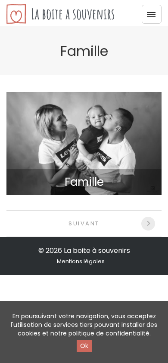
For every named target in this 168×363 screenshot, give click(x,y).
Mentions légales (81, 261)
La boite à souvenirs (97, 250)
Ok (84, 345)
